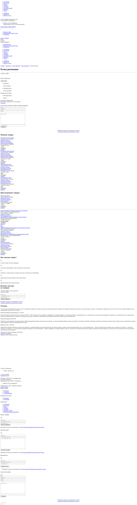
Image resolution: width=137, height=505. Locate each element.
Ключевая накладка (5, 169)
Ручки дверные (16, 65)
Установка (5, 6)
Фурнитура (8, 65)
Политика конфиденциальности (11, 412)
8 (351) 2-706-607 (5, 19)
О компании (6, 1)
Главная (2, 65)
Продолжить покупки (6, 141)
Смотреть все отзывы (6, 333)
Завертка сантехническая (7, 143)
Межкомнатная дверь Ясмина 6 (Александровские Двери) (15, 234)
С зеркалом (6, 392)
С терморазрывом (7, 393)
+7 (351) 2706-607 (5, 374)
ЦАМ (10, 93)
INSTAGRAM (12, 26)
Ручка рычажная (25, 65)
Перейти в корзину (5, 140)
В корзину (3, 103)
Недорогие (6, 390)
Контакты (5, 9)
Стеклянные (6, 399)
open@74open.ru (4, 26)
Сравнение (6, 13)
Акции (5, 10)
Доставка (5, 5)
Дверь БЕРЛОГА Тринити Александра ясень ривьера (13, 217)
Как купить (6, 3)
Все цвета (2, 226)
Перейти (3, 149)
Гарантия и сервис (7, 8)
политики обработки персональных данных (68, 131)
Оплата (5, 4)
